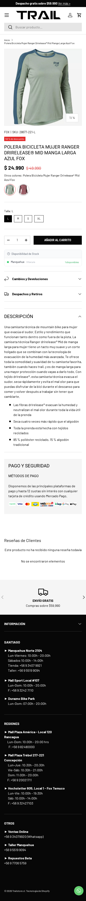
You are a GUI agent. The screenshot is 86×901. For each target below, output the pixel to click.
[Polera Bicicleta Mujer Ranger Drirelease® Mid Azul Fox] (10, 189)
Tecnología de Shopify (38, 890)
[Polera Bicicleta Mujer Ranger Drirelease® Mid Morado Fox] (23, 189)
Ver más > (64, 3)
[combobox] (43, 27)
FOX (6, 132)
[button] (79, 15)
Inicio (7, 40)
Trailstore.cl (18, 890)
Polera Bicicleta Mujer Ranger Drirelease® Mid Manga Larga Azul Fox (39, 43)
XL (39, 217)
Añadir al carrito (57, 240)
